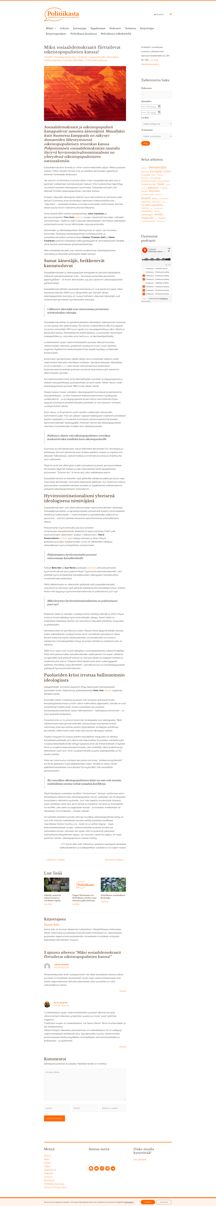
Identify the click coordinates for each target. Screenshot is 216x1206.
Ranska (144, 191)
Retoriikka (78, 60)
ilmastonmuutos (148, 181)
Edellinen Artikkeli (54, 860)
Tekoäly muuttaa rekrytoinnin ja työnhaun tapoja (52, 898)
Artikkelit (82, 57)
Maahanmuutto (148, 184)
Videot (47, 1166)
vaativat (79, 217)
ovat (64, 366)
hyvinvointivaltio (98, 57)
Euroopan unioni (160, 171)
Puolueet (67, 60)
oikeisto (48, 60)
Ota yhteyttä (140, 1159)
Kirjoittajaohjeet (56, 33)
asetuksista (129, 1202)
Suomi (146, 198)
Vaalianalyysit (147, 214)
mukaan (63, 538)
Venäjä (158, 214)
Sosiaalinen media (147, 194)
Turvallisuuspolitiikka (152, 204)
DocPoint (145, 172)
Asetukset (164, 1202)
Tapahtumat (98, 28)
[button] (171, 14)
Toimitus (130, 28)
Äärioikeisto (161, 221)
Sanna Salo (70, 57)
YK (156, 218)
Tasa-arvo (146, 201)
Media (160, 184)
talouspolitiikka (164, 198)
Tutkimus (145, 208)
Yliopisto (162, 218)
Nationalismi (113, 57)
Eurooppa (145, 175)
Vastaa (122, 991)
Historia (160, 175)
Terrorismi (156, 202)
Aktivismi (144, 168)
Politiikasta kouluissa (83, 33)
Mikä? (49, 28)
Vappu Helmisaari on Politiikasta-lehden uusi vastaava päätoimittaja (84, 898)
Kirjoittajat (147, 28)
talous (155, 198)
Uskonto (157, 211)
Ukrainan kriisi (158, 208)
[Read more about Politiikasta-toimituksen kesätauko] (113, 884)
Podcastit (115, 28)
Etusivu (47, 1155)
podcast (143, 188)
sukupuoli (158, 194)
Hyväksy (147, 1202)
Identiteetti (145, 178)
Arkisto (64, 28)
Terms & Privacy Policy (55, 1187)
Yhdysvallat (147, 217)
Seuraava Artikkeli (115, 860)
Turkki (164, 202)
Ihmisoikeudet (155, 178)
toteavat (92, 567)
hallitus (153, 175)
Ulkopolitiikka (146, 211)
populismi (57, 60)
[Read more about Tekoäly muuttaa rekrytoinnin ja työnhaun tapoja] (56, 884)
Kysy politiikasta (163, 181)
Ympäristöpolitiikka (148, 221)
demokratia (157, 167)
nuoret (167, 184)
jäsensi (107, 690)
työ (152, 208)
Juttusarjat (79, 28)
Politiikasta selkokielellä (116, 33)
